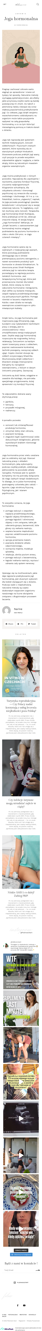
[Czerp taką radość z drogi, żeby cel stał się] (21, 1045)
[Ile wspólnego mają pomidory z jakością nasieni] (21, 1192)
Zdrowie (21, 13)
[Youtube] (24, 1305)
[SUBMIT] (37, 1270)
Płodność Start (12, 1321)
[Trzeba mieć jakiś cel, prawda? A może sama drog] (21, 1155)
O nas (4, 1314)
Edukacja (32, 1314)
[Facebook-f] (18, 1305)
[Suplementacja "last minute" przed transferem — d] (21, 1008)
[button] (5, 4)
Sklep (4, 1316)
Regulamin (22, 1321)
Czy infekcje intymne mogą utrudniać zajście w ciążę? (21, 803)
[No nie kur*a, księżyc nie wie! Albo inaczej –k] (21, 1229)
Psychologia (13, 1314)
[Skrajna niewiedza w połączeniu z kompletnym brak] (21, 1082)
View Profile (18, 612)
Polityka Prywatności (33, 1321)
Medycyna (23, 1314)
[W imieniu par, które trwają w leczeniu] (21, 1118)
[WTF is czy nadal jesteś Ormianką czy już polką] (21, 971)
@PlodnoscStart (26, 932)
